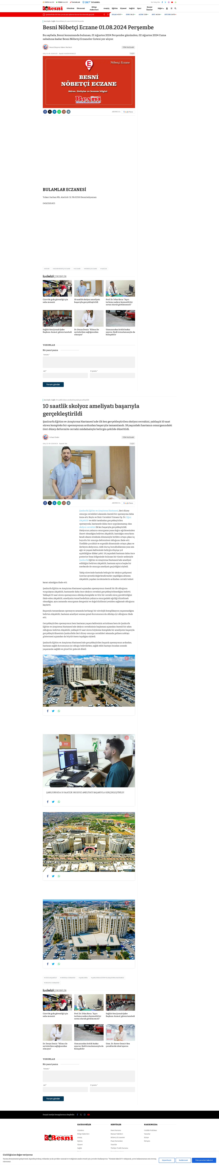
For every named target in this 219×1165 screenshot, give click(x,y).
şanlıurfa (84, 978)
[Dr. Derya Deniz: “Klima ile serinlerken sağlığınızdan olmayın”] (88, 318)
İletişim (147, 1141)
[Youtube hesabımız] (172, 2)
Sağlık (132, 8)
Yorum (46, 355)
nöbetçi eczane (91, 269)
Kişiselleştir (166, 1160)
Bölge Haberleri (94, 8)
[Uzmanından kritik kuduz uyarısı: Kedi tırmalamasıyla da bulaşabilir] (120, 318)
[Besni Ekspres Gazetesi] (53, 10)
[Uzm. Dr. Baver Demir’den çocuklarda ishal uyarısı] (120, 1032)
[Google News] (128, 112)
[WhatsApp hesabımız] (175, 2)
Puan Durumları (117, 1141)
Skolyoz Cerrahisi (52, 983)
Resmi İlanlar (149, 8)
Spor (139, 8)
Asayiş (106, 8)
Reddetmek (183, 1160)
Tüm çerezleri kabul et (204, 1160)
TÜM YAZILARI (128, 47)
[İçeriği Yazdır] (68, 112)
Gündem (70, 8)
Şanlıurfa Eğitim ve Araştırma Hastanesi (98, 510)
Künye (146, 1137)
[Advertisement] (31, 53)
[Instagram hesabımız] (168, 2)
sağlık (104, 269)
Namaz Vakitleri (117, 1134)
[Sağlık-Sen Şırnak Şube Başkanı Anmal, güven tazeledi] (57, 318)
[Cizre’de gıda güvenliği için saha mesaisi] (57, 288)
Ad (45, 371)
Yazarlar (114, 1145)
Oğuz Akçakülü (51, 978)
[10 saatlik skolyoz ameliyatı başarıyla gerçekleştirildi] (88, 288)
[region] (109, 1158)
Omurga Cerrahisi (68, 978)
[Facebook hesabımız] (162, 2)
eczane (78, 269)
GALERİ (49, 2)
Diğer (160, 8)
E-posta (94, 371)
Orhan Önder (54, 437)
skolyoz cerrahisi (87, 527)
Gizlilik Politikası (150, 1130)
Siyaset (123, 8)
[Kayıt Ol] (167, 8)
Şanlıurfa (83, 560)
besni (47, 269)
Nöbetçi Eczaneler (118, 1137)
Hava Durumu (116, 1130)
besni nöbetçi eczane (62, 269)
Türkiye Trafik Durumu (119, 1148)
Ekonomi (81, 8)
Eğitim (115, 8)
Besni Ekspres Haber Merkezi (60, 47)
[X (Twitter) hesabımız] (165, 2)
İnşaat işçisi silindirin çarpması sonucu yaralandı (64, 15)
